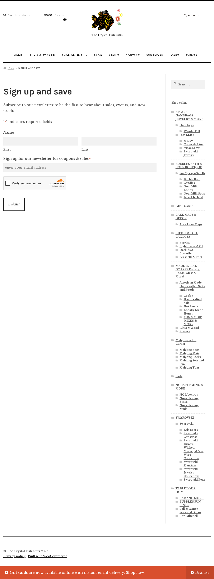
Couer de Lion (194, 144)
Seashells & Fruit (191, 257)
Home (18, 55)
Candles (189, 182)
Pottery (185, 331)
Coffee (188, 295)
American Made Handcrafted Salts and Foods (192, 286)
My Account (192, 15)
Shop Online (72, 55)
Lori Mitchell (189, 515)
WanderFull (192, 131)
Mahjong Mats (189, 353)
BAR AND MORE (192, 498)
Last (85, 149)
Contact (133, 55)
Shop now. (135, 572)
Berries (185, 242)
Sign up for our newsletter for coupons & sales (46, 158)
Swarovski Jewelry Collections (191, 472)
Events (191, 55)
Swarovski (155, 55)
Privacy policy (14, 556)
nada (179, 376)
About (114, 55)
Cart (175, 55)
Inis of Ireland (193, 197)
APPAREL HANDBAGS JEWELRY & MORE (189, 115)
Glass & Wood (189, 327)
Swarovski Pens (194, 479)
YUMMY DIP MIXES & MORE (193, 321)
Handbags (187, 125)
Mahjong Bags (189, 349)
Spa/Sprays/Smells (192, 173)
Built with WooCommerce (47, 556)
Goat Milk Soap (194, 193)
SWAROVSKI (185, 417)
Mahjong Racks (190, 356)
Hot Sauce (191, 306)
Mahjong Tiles (189, 367)
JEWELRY (187, 134)
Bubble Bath (192, 179)
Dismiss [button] (202, 572)
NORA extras (189, 394)
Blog (98, 55)
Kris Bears (191, 429)
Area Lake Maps (191, 224)
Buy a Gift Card (42, 55)
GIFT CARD (184, 206)
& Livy (188, 140)
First (7, 149)
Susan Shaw (192, 148)
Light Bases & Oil (191, 246)
